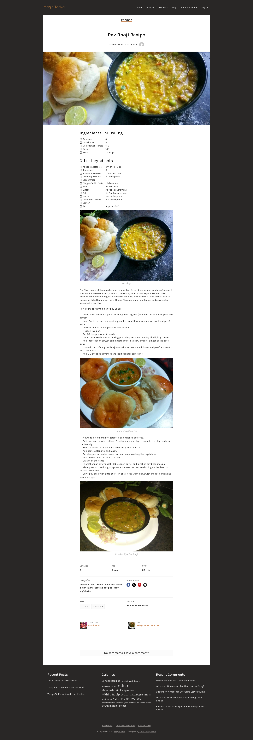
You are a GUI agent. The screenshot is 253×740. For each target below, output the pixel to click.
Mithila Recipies (113, 694)
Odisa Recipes (107, 703)
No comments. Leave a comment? (126, 653)
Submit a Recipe (189, 7)
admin (134, 44)
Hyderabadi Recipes (109, 686)
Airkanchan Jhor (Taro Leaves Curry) (185, 686)
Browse (150, 7)
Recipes (126, 20)
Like (85, 606)
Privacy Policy (144, 725)
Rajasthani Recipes (130, 702)
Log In (204, 7)
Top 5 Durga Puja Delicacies (62, 680)
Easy (116, 587)
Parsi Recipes (117, 703)
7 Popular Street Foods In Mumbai (65, 687)
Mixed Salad (94, 625)
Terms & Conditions (125, 725)
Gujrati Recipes (134, 681)
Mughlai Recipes (143, 695)
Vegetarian (85, 591)
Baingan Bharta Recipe (148, 625)
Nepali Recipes (107, 699)
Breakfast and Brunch (91, 584)
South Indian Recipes (114, 705)
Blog (174, 7)
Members (163, 7)
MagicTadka (119, 731)
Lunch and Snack (113, 584)
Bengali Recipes (111, 680)
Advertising (107, 725)
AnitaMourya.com (148, 731)
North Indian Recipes (127, 698)
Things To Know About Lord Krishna (66, 694)
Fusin (124, 681)
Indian (83, 587)
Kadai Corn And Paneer (183, 680)
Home (139, 7)
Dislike (98, 606)
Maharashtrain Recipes (99, 587)
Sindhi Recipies (145, 703)
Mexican (133, 691)
